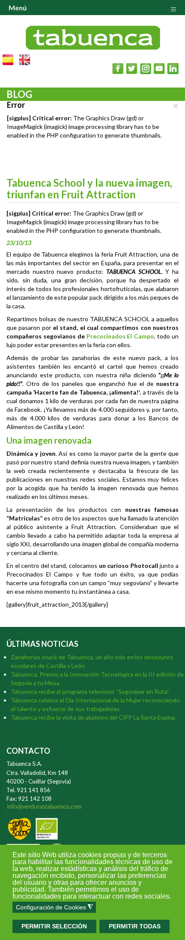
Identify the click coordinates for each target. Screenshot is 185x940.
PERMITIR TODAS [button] (134, 926)
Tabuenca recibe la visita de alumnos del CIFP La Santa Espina (93, 717)
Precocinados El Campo (120, 336)
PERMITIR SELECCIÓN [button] (54, 926)
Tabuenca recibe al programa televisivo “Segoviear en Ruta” (90, 691)
